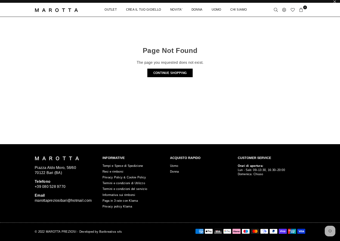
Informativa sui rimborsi (118, 195)
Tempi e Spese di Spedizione (122, 166)
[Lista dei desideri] (292, 9)
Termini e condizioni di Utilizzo (123, 183)
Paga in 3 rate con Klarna (120, 200)
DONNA (197, 9)
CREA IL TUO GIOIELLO (143, 9)
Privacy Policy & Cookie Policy (124, 177)
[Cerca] (276, 9)
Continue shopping (170, 73)
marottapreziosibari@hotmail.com (63, 200)
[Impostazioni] (284, 9)
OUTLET (111, 9)
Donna (174, 171)
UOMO (216, 9)
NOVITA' (176, 9)
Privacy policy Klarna (117, 206)
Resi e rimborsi (113, 171)
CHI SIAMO (238, 9)
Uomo (174, 166)
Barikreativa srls (110, 231)
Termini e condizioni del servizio (124, 189)
